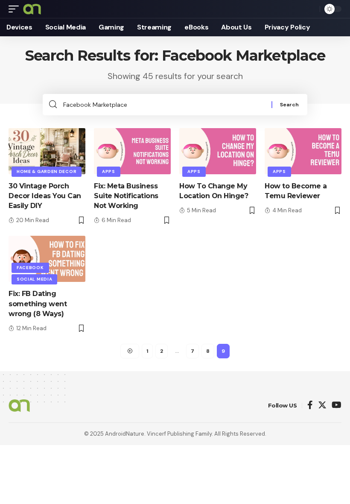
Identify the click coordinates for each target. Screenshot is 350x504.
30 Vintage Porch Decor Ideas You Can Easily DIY (45, 196)
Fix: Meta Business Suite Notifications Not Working (126, 196)
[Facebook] (310, 405)
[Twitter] (322, 405)
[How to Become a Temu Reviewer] (303, 151)
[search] (311, 9)
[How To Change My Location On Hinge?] (217, 151)
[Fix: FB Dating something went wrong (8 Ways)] (47, 259)
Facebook (30, 267)
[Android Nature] (32, 9)
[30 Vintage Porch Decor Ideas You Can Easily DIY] (47, 151)
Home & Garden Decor (46, 171)
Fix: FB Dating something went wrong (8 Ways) (38, 303)
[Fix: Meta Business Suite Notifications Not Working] (132, 151)
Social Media (34, 279)
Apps (108, 171)
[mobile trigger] (16, 9)
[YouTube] (336, 405)
